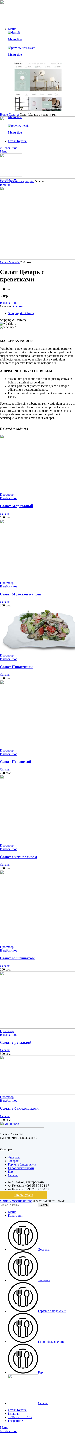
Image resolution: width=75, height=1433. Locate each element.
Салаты (18, 306)
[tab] (41, 313)
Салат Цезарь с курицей (17, 181)
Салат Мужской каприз (21, 594)
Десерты (14, 1157)
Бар (10, 1171)
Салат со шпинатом (17, 958)
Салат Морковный (16, 506)
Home (4, 114)
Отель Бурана (23, 1195)
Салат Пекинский (15, 762)
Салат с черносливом (18, 857)
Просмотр (7, 494)
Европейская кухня (21, 1168)
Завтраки (14, 1161)
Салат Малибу (10, 262)
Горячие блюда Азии (22, 1164)
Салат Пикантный (16, 667)
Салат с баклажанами (19, 1108)
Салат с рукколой (15, 1042)
